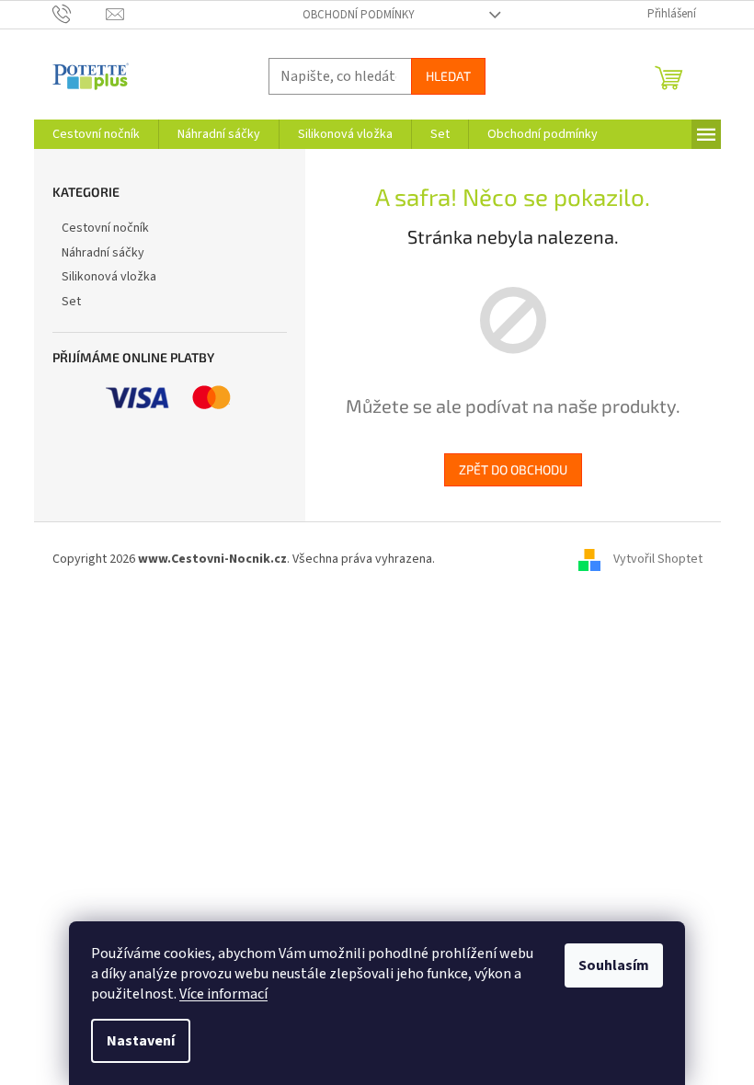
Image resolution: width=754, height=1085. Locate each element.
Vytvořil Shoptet (658, 559)
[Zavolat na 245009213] (79, 14)
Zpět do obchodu (513, 469)
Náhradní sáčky (103, 253)
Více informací (223, 994)
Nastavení (141, 1041)
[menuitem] (96, 134)
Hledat (448, 76)
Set (71, 301)
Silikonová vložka (109, 277)
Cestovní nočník (105, 228)
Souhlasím (613, 965)
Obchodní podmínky (359, 14)
